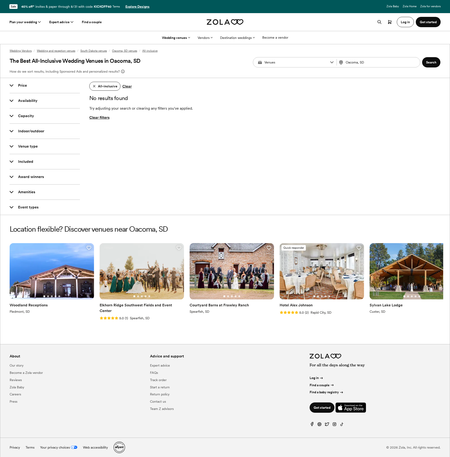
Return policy (159, 394)
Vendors (204, 38)
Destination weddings (236, 38)
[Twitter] (327, 425)
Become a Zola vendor (26, 373)
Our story (16, 365)
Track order (158, 380)
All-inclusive (150, 50)
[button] (332, 62)
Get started (322, 407)
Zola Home (409, 6)
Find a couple (92, 22)
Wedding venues (174, 38)
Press (13, 401)
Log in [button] (405, 22)
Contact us (158, 401)
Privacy (15, 447)
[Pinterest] (319, 425)
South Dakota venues (93, 50)
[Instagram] (334, 425)
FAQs (154, 373)
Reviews (16, 380)
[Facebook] (312, 425)
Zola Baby (392, 6)
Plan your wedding (23, 22)
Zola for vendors (430, 6)
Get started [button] (428, 22)
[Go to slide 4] (55, 296)
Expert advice (59, 22)
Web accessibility (95, 447)
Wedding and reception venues (56, 50)
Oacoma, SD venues (124, 50)
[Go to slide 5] (59, 296)
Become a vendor (275, 37)
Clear (127, 86)
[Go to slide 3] (52, 296)
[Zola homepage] (225, 22)
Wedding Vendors (21, 50)
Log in (314, 378)
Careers (15, 394)
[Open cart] (390, 22)
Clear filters (99, 117)
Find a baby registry (324, 392)
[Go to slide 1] (44, 296)
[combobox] (379, 62)
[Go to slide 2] (48, 296)
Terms (116, 6)
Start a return (160, 387)
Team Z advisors (162, 409)
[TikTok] (342, 425)
